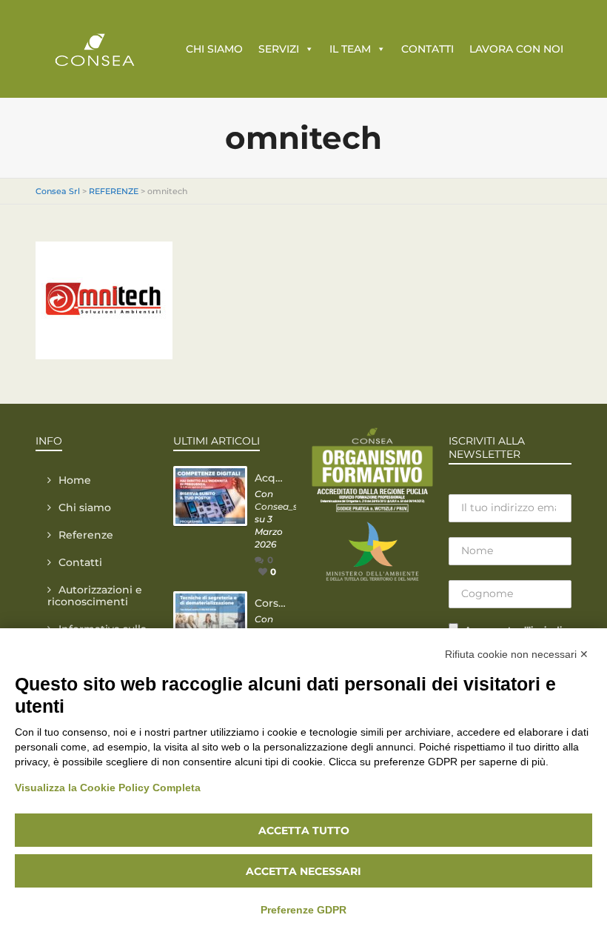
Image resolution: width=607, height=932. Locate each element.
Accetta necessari (303, 871)
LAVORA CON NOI (516, 49)
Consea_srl (279, 506)
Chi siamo (84, 507)
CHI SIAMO (214, 49)
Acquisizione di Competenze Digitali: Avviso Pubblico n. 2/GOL (272, 478)
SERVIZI (278, 49)
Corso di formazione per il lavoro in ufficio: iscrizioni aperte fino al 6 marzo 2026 (272, 603)
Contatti (80, 562)
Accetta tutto (303, 830)
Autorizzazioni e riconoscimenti (94, 595)
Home (74, 480)
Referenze (85, 535)
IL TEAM (350, 49)
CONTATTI (427, 49)
